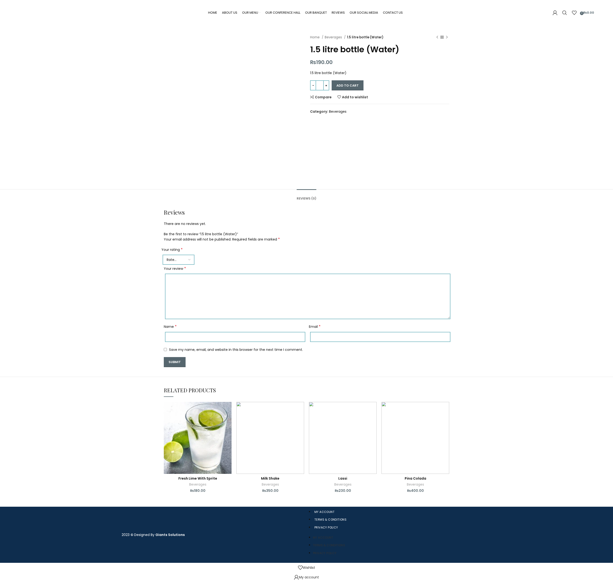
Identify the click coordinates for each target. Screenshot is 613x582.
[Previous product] (437, 37)
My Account (324, 512)
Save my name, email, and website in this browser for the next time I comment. (236, 349)
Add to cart (347, 85)
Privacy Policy (326, 527)
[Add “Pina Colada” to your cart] (446, 420)
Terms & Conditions (330, 519)
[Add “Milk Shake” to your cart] (300, 420)
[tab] (306, 195)
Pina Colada (415, 478)
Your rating (172, 249)
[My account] (555, 13)
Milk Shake (270, 478)
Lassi (342, 478)
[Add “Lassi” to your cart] (373, 420)
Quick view (228, 431)
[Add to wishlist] (228, 409)
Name (170, 326)
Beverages (334, 37)
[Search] (564, 13)
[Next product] (446, 37)
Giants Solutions (170, 534)
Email (315, 326)
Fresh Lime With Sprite (197, 478)
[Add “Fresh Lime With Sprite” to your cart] (228, 420)
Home (315, 37)
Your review (175, 268)
